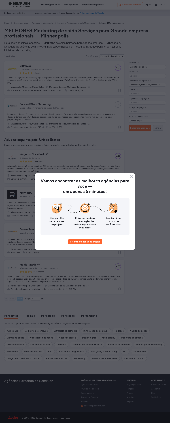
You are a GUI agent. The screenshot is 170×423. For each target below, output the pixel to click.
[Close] (131, 176)
